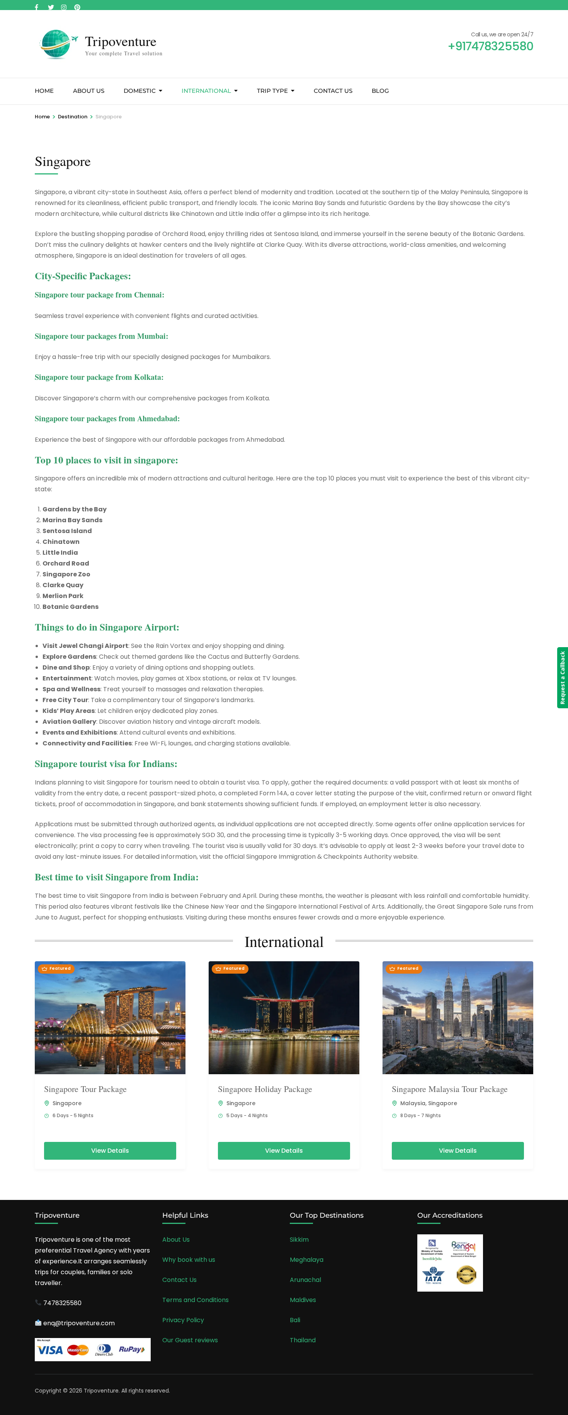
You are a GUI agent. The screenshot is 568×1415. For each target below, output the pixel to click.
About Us (88, 90)
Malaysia (412, 1103)
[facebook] (37, 5)
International (206, 90)
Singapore (67, 1103)
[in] (77, 5)
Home (44, 90)
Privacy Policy (183, 1320)
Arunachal (305, 1279)
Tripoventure (120, 40)
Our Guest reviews (190, 1340)
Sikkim (299, 1239)
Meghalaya (306, 1259)
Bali (295, 1320)
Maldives (303, 1299)
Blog (380, 90)
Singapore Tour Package (85, 1088)
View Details (110, 1150)
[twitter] (50, 5)
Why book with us (188, 1259)
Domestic (140, 90)
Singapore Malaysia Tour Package (450, 1088)
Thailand (303, 1340)
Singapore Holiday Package (265, 1088)
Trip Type (272, 90)
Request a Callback (562, 677)
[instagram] (63, 5)
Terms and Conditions (195, 1299)
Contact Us (333, 90)
